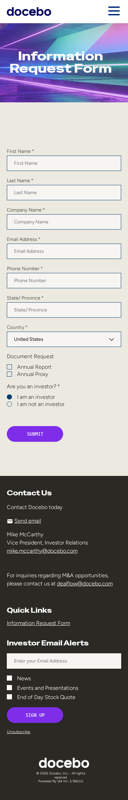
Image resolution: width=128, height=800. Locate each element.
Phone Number (25, 268)
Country (17, 327)
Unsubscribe (18, 731)
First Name (20, 151)
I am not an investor (41, 404)
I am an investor (36, 397)
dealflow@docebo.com (85, 583)
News (24, 678)
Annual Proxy (32, 374)
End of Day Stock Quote (46, 697)
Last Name (20, 180)
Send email (27, 521)
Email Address (24, 239)
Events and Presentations (47, 688)
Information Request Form (38, 623)
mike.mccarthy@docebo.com (42, 551)
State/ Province (25, 298)
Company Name (26, 210)
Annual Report (34, 367)
